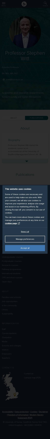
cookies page (11, 223)
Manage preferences (25, 239)
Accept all (25, 248)
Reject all (25, 231)
